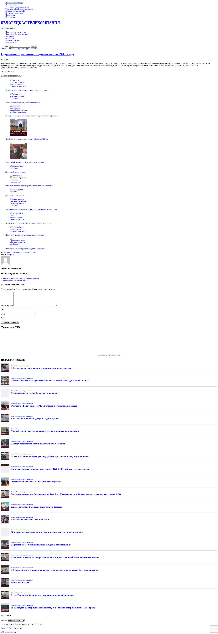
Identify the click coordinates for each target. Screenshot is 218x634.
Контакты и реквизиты (14, 13)
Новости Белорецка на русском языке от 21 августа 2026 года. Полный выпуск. (50, 380)
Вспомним (9, 38)
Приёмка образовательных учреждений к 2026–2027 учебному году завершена (50, 469)
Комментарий (7, 306)
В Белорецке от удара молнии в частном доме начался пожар (41, 368)
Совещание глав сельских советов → (15, 280)
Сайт (3, 318)
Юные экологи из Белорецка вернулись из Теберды (36, 507)
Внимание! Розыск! (20, 582)
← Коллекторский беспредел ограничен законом (20, 278)
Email (3, 314)
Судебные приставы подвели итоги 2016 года (37, 54)
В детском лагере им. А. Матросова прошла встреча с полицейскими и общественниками (55, 557)
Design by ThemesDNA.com (11, 628)
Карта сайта (10, 17)
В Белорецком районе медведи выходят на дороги (35, 418)
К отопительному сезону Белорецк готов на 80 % (35, 393)
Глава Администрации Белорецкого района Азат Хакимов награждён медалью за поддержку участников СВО (66, 494)
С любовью (9, 36)
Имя (2, 310)
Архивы (4, 620)
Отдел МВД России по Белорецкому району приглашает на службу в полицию (50, 456)
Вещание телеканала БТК (15, 11)
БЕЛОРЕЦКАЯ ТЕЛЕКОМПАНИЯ (30, 23)
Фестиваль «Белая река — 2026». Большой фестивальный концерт (44, 406)
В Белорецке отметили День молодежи (30, 519)
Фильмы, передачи (12, 40)
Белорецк (10, 254)
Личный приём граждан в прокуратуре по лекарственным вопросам (45, 431)
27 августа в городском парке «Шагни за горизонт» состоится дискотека (47, 532)
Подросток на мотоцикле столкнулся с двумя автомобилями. (41, 545)
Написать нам (10, 15)
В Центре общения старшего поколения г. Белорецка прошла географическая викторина (55, 570)
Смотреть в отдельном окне (109, 355)
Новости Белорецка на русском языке (22, 48)
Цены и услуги (11, 5)
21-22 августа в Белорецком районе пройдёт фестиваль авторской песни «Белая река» (53, 608)
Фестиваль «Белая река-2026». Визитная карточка (36, 481)
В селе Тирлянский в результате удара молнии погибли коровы (42, 595)
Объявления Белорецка (14, 3)
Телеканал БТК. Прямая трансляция (19, 9)
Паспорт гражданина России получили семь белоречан (38, 444)
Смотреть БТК (11, 42)
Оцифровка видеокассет (19, 7)
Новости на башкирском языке (17, 34)
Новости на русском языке (15, 32)
